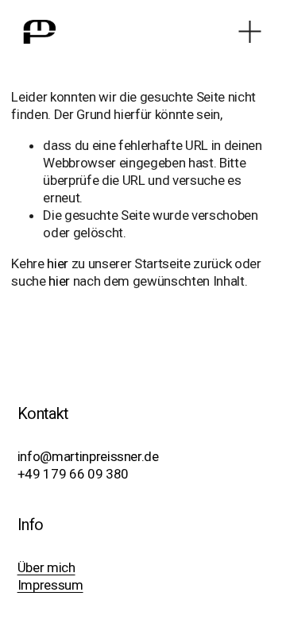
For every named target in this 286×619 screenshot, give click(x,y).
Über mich (46, 567)
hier (57, 263)
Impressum (50, 585)
